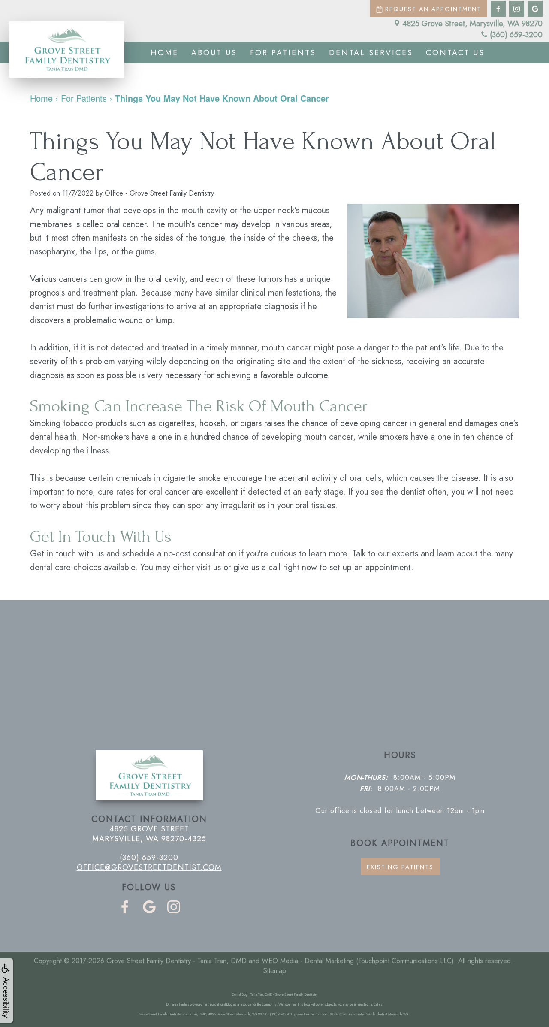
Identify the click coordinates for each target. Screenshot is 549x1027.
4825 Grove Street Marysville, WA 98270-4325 (149, 833)
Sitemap (274, 971)
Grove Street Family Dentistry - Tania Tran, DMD (176, 961)
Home (164, 52)
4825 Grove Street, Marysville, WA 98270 (472, 23)
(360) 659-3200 (516, 34)
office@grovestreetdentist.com (149, 867)
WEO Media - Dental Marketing (308, 961)
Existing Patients (400, 867)
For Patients (283, 52)
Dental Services (371, 52)
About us (214, 52)
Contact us (455, 52)
